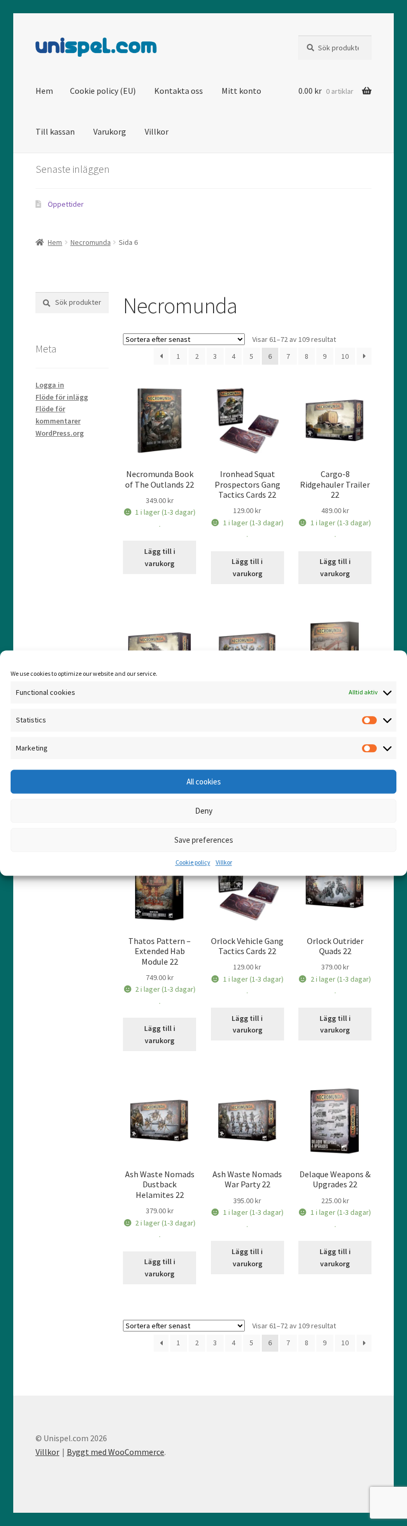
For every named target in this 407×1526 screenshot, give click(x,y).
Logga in (50, 385)
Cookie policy (192, 863)
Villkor (224, 863)
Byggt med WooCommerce (115, 1451)
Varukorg (109, 131)
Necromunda (90, 242)
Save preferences (203, 840)
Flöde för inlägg (62, 397)
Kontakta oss (178, 90)
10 (345, 356)
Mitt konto (241, 90)
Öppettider (66, 204)
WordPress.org (60, 433)
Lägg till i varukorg (159, 557)
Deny (204, 811)
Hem (44, 90)
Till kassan (55, 131)
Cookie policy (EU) (103, 90)
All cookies (204, 782)
